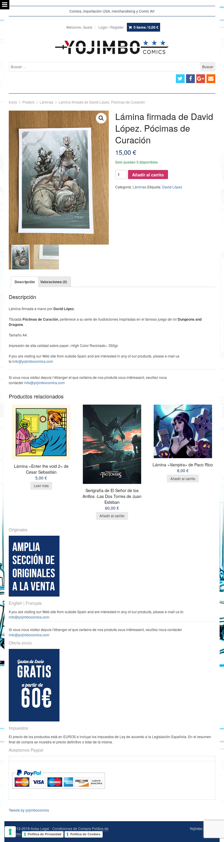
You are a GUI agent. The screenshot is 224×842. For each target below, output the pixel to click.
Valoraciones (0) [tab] (53, 281)
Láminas (46, 101)
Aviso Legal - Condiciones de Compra (61, 828)
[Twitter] (180, 78)
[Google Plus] (200, 78)
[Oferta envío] (34, 719)
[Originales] (34, 594)
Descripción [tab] (25, 281)
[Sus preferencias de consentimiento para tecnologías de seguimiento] (10, 831)
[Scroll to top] (213, 834)
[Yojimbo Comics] (112, 47)
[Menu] (4, 4)
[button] (101, 118)
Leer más (41, 485)
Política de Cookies (85, 834)
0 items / (146, 27)
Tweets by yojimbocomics (29, 809)
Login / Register (111, 27)
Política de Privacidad (44, 834)
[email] (210, 78)
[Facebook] (190, 78)
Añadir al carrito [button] (112, 515)
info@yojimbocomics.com (33, 361)
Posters (28, 101)
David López (172, 186)
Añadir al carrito (148, 175)
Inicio (13, 101)
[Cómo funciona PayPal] (58, 794)
